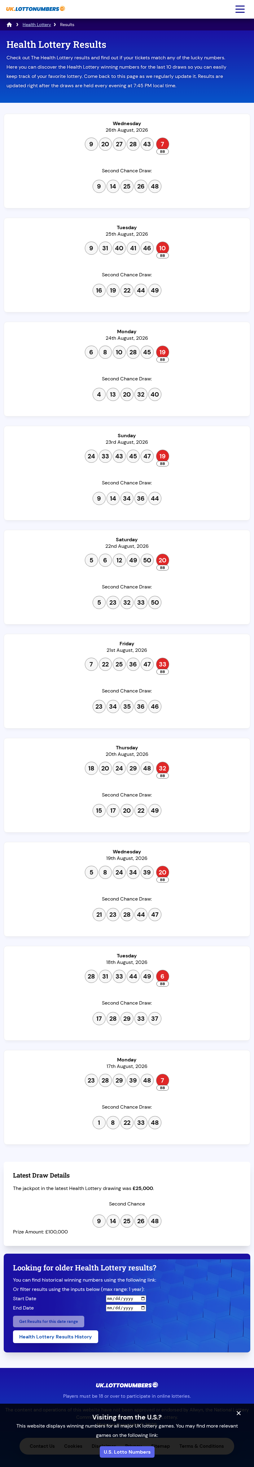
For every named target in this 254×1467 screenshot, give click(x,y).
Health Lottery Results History (55, 1336)
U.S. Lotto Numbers (127, 1452)
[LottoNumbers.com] (9, 24)
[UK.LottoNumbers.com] (35, 14)
